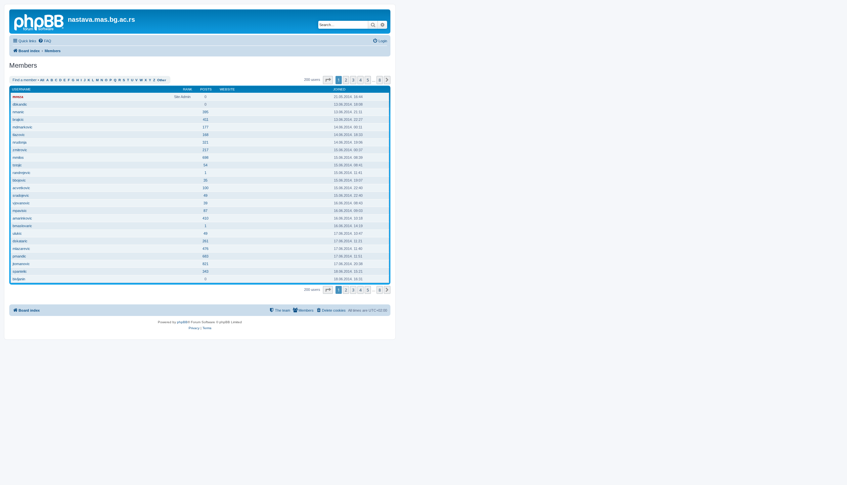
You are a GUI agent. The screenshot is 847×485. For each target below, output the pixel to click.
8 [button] (380, 80)
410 (205, 218)
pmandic (19, 256)
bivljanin (19, 279)
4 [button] (360, 80)
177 (205, 127)
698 (205, 157)
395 (205, 112)
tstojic (17, 165)
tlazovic (19, 135)
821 (205, 264)
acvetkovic (21, 188)
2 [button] (346, 80)
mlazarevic (21, 249)
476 (205, 249)
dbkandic (20, 104)
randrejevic (21, 173)
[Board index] (39, 21)
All (42, 80)
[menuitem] (44, 41)
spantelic (20, 271)
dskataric (20, 241)
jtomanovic (21, 264)
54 (205, 165)
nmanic (18, 112)
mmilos (18, 157)
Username (21, 89)
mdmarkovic (22, 127)
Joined (339, 89)
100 (205, 188)
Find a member (25, 80)
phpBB (182, 322)
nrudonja (19, 142)
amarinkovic (22, 218)
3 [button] (353, 80)
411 (205, 119)
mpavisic (20, 211)
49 (205, 195)
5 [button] (368, 80)
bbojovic (19, 180)
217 (205, 150)
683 (205, 256)
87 (205, 211)
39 (205, 203)
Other (161, 80)
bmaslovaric (22, 226)
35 (205, 180)
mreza (18, 97)
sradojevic (21, 195)
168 (205, 135)
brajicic (18, 119)
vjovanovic (21, 203)
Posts (206, 89)
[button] (328, 80)
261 (205, 241)
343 (205, 271)
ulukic (17, 233)
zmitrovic (20, 150)
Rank (187, 89)
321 (205, 142)
